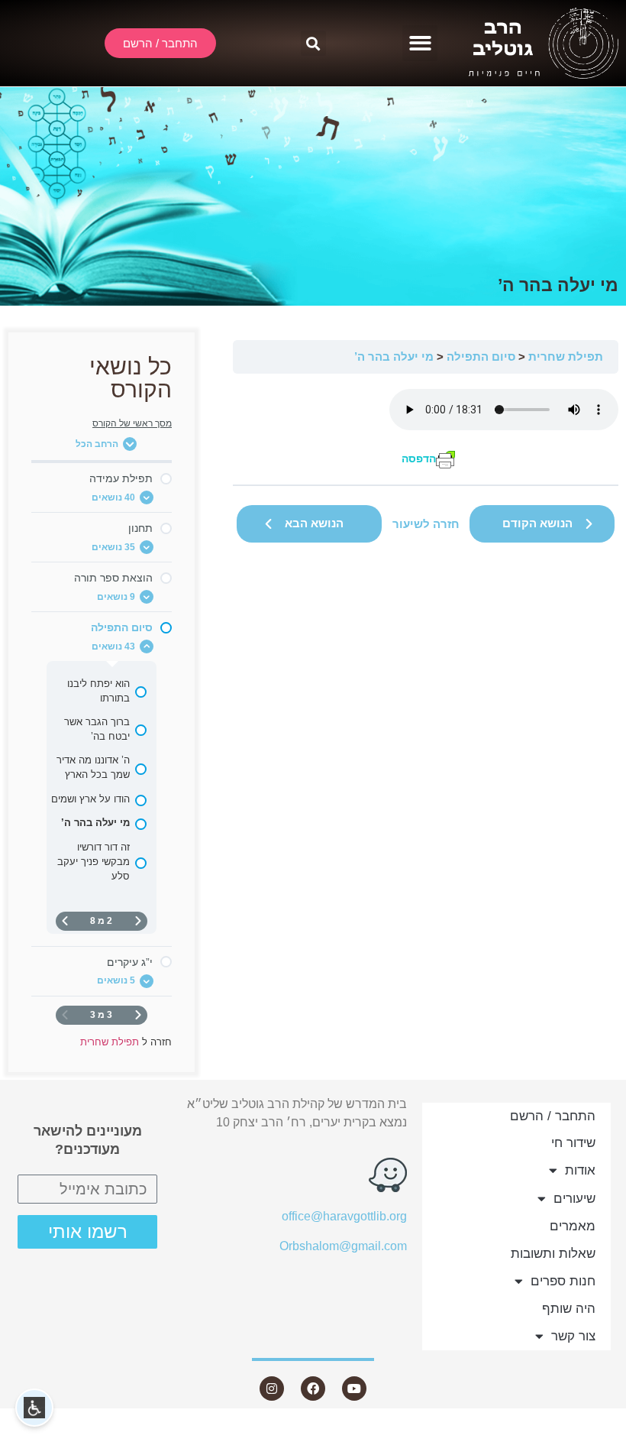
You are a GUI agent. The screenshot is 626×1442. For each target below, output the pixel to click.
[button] (420, 43)
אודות (580, 1170)
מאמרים (572, 1226)
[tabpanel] (425, 429)
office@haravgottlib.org (344, 1216)
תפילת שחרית (565, 356)
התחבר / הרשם (552, 1116)
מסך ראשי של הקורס (132, 423)
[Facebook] (313, 1388)
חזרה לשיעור (426, 523)
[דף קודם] (138, 921)
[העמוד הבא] (64, 921)
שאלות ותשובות (553, 1253)
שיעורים (574, 1198)
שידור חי (573, 1143)
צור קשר (573, 1336)
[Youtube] (354, 1388)
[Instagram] (272, 1388)
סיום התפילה (481, 356)
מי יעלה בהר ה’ (394, 356)
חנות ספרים (563, 1281)
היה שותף (568, 1308)
